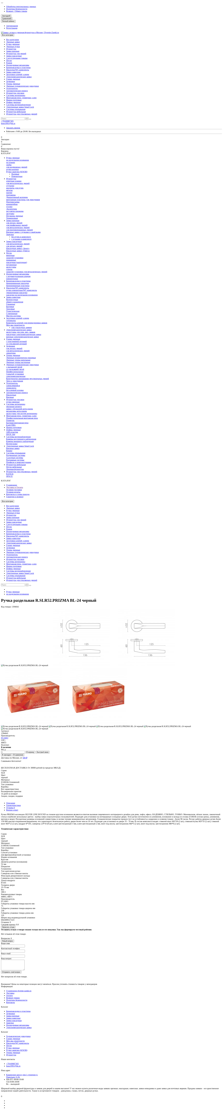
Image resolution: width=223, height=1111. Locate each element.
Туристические (12, 311)
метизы (9, 190)
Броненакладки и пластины (18, 67)
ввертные (10, 255)
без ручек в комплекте (21, 237)
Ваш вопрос (6, 958)
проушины (11, 195)
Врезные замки (12, 448)
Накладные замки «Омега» (18, 251)
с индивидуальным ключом (18, 276)
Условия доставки (14, 490)
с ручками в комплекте (21, 239)
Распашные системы (15, 460)
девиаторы (11, 353)
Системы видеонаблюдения (18, 105)
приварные (11, 260)
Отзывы (10, 808)
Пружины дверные (14, 216)
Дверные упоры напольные (18, 360)
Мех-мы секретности (15, 325)
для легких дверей (14, 223)
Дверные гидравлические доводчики (22, 86)
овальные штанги (14, 406)
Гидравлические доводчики (18, 1036)
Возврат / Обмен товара (16, 11)
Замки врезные (12, 51)
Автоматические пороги (17, 91)
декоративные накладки (16, 293)
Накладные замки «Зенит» (18, 248)
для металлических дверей (18, 183)
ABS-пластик (12, 432)
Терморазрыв (12, 218)
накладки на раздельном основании (22, 295)
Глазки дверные (13, 79)
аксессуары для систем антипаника (21, 413)
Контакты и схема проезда (17, 494)
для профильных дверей (16, 225)
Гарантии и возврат (14, 497)
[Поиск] (30, 119)
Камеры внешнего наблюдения (20, 441)
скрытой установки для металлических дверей (26, 272)
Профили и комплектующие (18, 462)
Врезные (10, 397)
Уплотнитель (12, 88)
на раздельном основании (17, 160)
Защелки (10, 234)
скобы (8, 165)
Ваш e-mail (5, 953)
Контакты (10, 1002)
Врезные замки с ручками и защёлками (23, 232)
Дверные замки (13, 42)
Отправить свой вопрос (11, 972)
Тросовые (10, 309)
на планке (10, 162)
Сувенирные (11, 313)
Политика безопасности (16, 9)
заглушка (10, 213)
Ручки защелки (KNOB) (16, 172)
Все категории (12, 39)
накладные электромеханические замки (23, 334)
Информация (7, 986)
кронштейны (12, 204)
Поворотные (16, 176)
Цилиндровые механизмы (17, 65)
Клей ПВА (11, 425)
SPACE (9, 476)
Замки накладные (14, 56)
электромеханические (15, 376)
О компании (11, 485)
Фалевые (15, 174)
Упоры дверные (13, 84)
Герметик (10, 420)
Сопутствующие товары (16, 58)
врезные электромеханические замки (22, 337)
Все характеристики (10, 789)
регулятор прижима (14, 211)
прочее (9, 193)
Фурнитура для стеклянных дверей (21, 114)
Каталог (4, 1007)
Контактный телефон (10, 948)
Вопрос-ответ (12, 810)
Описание (10, 803)
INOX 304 (10, 434)
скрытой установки (14, 258)
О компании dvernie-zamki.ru (18, 991)
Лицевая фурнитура (15, 469)
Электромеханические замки (19, 77)
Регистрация (11, 28)
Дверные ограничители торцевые (21, 358)
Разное (9, 63)
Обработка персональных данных (21, 6)
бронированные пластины (17, 286)
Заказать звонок (13, 128)
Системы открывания (15, 109)
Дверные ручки (13, 46)
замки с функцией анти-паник (19, 409)
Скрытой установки (15, 374)
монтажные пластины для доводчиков (23, 200)
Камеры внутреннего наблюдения (21, 439)
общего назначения (14, 302)
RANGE (10, 474)
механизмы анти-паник (16, 411)
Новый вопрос (7, 941)
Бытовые (10, 306)
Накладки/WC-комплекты (17, 70)
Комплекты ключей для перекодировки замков (26, 323)
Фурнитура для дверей (16, 53)
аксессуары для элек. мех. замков (20, 332)
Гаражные (10, 304)
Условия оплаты (13, 492)
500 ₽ (25, 758)
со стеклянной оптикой (16, 344)
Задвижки (10, 81)
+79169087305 (7, 121)
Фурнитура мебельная (16, 112)
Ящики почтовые (14, 100)
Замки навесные (13, 72)
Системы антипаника (15, 95)
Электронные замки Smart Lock (20, 107)
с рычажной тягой (14, 367)
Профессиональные (14, 372)
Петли (9, 60)
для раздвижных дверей (16, 167)
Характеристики (13, 805)
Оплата (9, 995)
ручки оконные (13, 402)
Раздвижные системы (15, 455)
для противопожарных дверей (19, 230)
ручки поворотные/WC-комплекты (21, 290)
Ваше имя (5, 943)
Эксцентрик (11, 209)
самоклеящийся (13, 385)
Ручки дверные (13, 44)
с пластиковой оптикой (16, 341)
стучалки (10, 186)
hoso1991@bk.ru (8, 123)
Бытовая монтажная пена (17, 423)
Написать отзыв (8, 927)
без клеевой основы (15, 390)
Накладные (11, 395)
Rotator (9, 451)
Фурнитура (11, 49)
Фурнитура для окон (15, 93)
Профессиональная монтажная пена (22, 418)
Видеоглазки (11, 444)
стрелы (9, 269)
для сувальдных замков (21, 327)
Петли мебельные (14, 467)
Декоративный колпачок (17, 197)
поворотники (12, 279)
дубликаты (11, 320)
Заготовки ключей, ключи (17, 74)
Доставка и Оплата (14, 487)
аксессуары (11, 267)
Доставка (10, 993)
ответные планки (13, 181)
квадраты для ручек (14, 188)
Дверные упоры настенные (18, 362)
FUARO (4, 738)
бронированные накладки (17, 283)
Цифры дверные (13, 102)
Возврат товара (13, 998)
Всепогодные (12, 299)
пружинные (11, 265)
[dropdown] (2, 2)
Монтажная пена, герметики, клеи (21, 98)
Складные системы (14, 458)
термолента (11, 388)
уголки (9, 206)
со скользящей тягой (15, 369)
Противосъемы (12, 202)
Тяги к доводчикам (14, 381)
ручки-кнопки (12, 169)
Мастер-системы (13, 316)
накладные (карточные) (16, 262)
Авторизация (12, 26)
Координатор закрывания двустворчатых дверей (27, 379)
